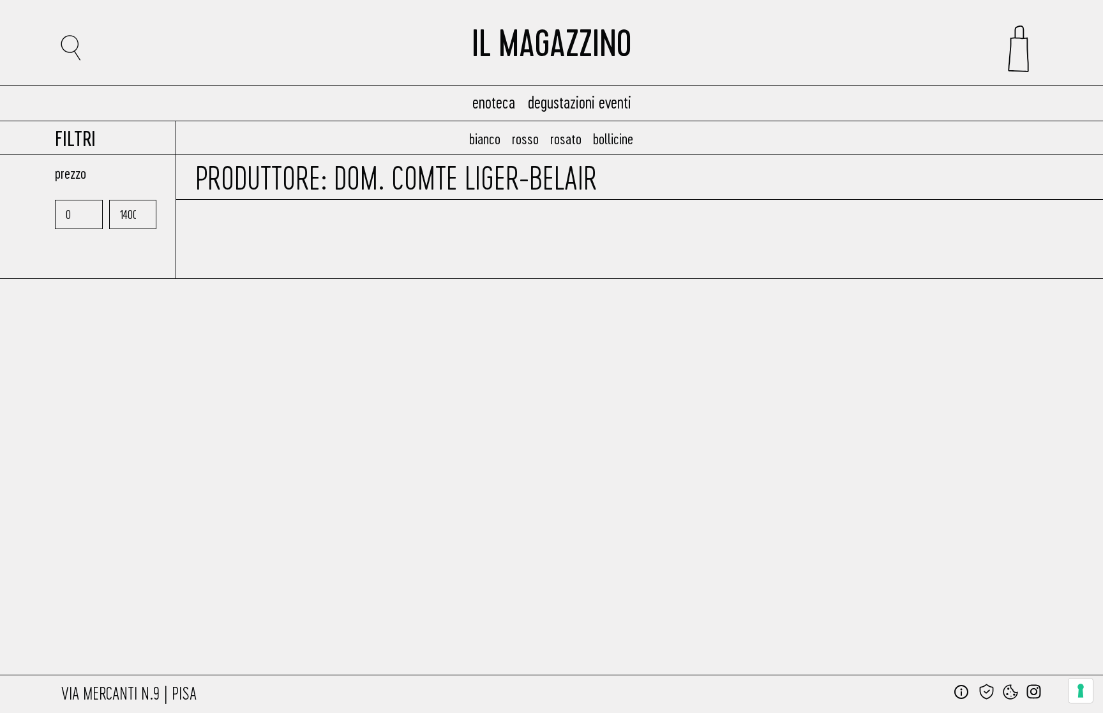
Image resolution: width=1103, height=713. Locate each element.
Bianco (484, 138)
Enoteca (493, 101)
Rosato (566, 138)
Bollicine (613, 138)
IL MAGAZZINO (551, 48)
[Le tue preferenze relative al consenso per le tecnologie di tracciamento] (1081, 691)
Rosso (525, 138)
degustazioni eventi (579, 101)
